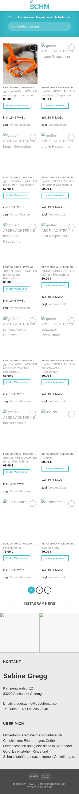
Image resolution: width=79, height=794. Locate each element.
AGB (32, 783)
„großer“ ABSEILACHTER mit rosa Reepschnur (58, 272)
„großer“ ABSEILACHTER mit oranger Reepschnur (20, 93)
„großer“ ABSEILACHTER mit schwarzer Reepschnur (58, 368)
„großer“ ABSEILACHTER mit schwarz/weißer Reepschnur (20, 368)
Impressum (19, 783)
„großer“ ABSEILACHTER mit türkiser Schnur (20, 459)
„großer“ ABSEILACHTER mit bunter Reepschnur (20, 183)
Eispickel (47, 458)
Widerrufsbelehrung (39, 787)
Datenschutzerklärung (52, 783)
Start (11, 17)
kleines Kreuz (50, 547)
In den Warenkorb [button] (16, 105)
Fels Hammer (12, 547)
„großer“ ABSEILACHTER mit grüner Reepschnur (58, 183)
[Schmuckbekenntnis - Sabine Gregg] (40, 5)
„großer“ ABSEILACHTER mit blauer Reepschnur (58, 93)
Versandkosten (20, 124)
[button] (5, 5)
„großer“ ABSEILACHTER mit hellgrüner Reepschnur (20, 274)
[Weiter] (47, 590)
